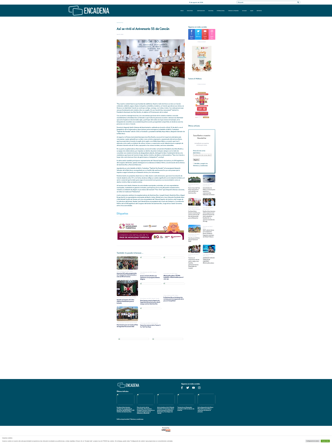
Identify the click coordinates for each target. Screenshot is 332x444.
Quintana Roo (201, 10)
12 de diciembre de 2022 (123, 322)
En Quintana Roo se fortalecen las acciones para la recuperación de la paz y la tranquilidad (173, 299)
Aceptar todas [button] (325, 441)
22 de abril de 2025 (208, 207)
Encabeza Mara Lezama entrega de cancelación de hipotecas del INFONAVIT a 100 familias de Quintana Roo (125, 409)
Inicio (182, 10)
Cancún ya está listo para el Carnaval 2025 (194, 239)
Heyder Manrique (196, 209)
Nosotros (190, 10)
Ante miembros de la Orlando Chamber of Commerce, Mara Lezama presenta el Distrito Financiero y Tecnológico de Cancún (165, 410)
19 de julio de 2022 (207, 226)
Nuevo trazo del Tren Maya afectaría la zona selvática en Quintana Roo (194, 190)
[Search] (298, 2)
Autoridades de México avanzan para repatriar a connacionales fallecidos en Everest (209, 191)
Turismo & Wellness (233, 10)
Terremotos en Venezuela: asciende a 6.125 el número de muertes (185, 408)
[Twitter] (187, 387)
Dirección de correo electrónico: (199, 152)
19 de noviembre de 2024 (123, 271)
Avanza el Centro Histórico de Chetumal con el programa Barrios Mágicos (150, 277)
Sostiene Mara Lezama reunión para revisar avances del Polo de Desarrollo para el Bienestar (194, 214)
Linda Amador (154, 323)
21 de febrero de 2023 (145, 298)
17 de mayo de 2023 (145, 323)
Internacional (221, 10)
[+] (191, 31)
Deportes (259, 10)
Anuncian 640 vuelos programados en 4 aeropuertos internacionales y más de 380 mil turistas (127, 274)
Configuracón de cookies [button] (312, 441)
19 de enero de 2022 (193, 254)
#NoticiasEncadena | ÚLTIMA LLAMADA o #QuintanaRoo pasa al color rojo (173, 277)
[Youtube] (193, 387)
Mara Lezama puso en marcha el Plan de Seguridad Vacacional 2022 (127, 325)
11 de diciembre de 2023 (146, 272)
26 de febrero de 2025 (122, 297)
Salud (251, 10)
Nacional (210, 10)
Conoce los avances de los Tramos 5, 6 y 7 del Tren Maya (150, 326)
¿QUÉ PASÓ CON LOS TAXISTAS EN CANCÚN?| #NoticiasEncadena (209, 260)
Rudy (131, 271)
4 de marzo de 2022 (193, 184)
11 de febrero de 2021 (168, 273)
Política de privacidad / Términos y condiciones (130, 419)
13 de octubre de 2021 (168, 295)
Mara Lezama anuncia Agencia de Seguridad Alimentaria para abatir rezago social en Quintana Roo (150, 302)
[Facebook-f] (182, 387)
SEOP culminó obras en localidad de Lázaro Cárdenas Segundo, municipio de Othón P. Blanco (208, 233)
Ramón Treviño (132, 297)
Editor (176, 295)
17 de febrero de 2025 (193, 234)
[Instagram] (199, 387)
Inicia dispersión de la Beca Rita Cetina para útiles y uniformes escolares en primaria (205, 409)
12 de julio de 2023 (207, 184)
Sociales (244, 10)
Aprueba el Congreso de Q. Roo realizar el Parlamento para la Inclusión (125, 301)
